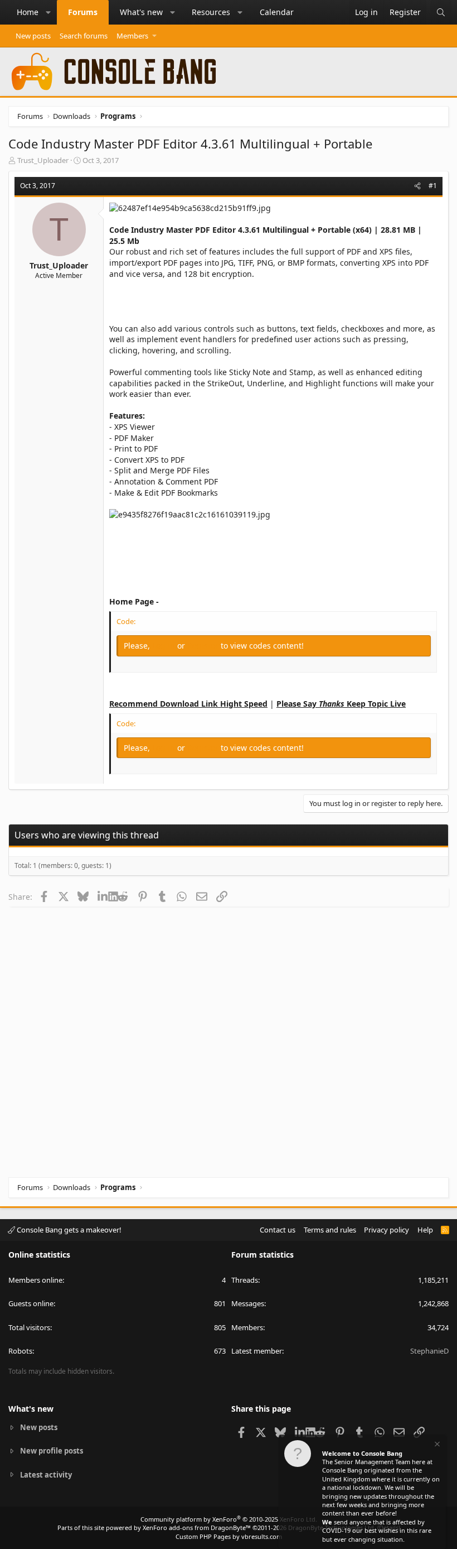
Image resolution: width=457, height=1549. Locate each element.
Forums (83, 12)
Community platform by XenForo (228, 1519)
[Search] (440, 12)
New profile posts (51, 1451)
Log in (164, 645)
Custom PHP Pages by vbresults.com (229, 1536)
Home (27, 12)
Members (132, 36)
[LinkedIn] (103, 896)
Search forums (84, 36)
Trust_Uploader (43, 160)
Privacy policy (386, 1230)
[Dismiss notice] (436, 1445)
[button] (48, 12)
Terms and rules (330, 1230)
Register (204, 645)
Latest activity (46, 1475)
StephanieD (429, 1351)
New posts (33, 36)
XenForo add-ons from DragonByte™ (197, 1527)
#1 (433, 185)
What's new (141, 12)
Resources (211, 12)
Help (425, 1230)
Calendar (277, 12)
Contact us (277, 1230)
